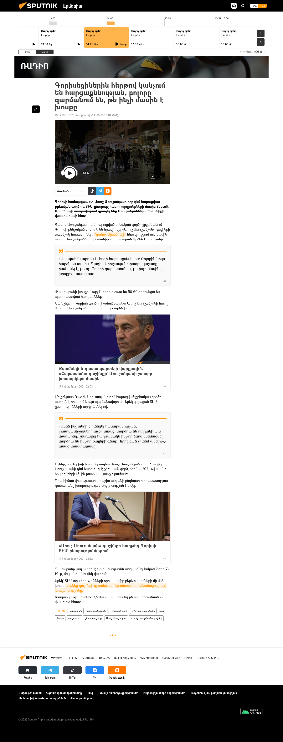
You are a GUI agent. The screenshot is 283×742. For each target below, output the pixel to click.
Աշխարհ (104, 658)
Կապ (89, 693)
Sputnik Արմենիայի (110, 234)
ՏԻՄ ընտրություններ (143, 611)
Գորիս (60, 618)
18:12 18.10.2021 (65, 115)
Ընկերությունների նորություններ (164, 693)
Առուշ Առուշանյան (116, 618)
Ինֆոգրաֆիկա (149, 658)
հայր (162, 611)
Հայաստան (75, 611)
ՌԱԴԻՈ (61, 611)
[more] (164, 281)
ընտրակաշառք (93, 618)
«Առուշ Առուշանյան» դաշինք (146, 618)
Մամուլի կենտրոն (207, 658)
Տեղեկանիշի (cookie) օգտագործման (42, 698)
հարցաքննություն (96, 611)
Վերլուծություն (124, 658)
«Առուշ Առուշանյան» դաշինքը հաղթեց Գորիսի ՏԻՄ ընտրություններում (107, 548)
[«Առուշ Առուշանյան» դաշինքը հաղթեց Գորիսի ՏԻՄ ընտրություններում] (112, 516)
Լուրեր (45, 35)
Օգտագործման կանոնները (64, 693)
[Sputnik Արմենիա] (39, 10)
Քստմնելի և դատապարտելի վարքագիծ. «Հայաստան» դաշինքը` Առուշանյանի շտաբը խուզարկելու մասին (105, 373)
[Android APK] (251, 712)
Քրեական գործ (118, 611)
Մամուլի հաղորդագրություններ (118, 693)
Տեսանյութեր (171, 658)
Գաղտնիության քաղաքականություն (213, 693)
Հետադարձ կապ (81, 698)
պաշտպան (74, 618)
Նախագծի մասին (30, 693)
